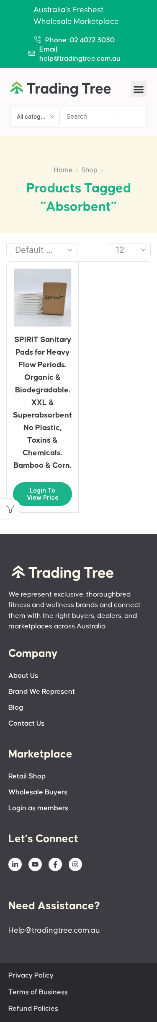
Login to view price (43, 494)
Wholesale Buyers (37, 792)
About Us (23, 676)
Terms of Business (38, 992)
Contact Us (26, 723)
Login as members (38, 808)
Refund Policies (33, 1008)
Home (63, 170)
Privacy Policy (31, 975)
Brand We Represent (41, 691)
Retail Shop (27, 776)
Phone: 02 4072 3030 (80, 40)
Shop (89, 170)
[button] (139, 89)
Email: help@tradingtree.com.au (80, 54)
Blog (15, 707)
